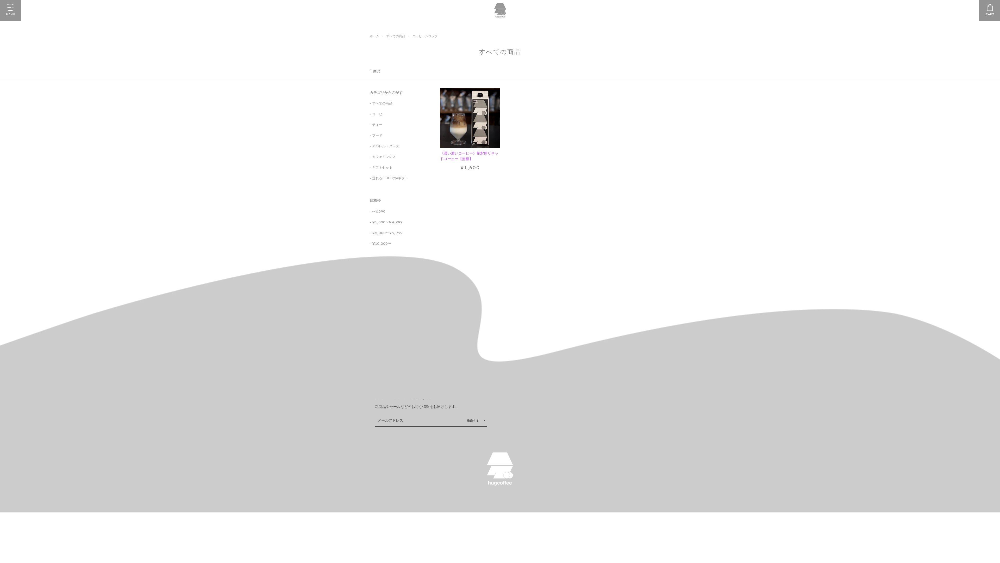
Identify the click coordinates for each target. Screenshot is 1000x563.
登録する (473, 420)
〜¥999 (378, 211)
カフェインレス (384, 157)
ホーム (374, 36)
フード (377, 135)
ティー (377, 125)
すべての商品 (395, 36)
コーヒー (379, 114)
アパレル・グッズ (385, 146)
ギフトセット (382, 167)
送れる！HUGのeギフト (390, 178)
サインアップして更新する (403, 397)
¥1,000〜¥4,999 (387, 222)
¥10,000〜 (381, 243)
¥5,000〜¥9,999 (387, 233)
